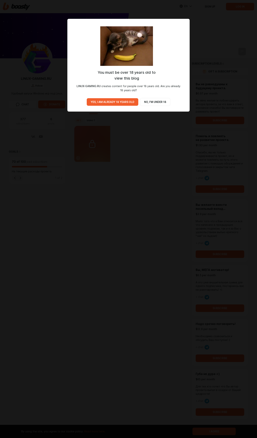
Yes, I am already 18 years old (112, 101)
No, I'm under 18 (155, 101)
